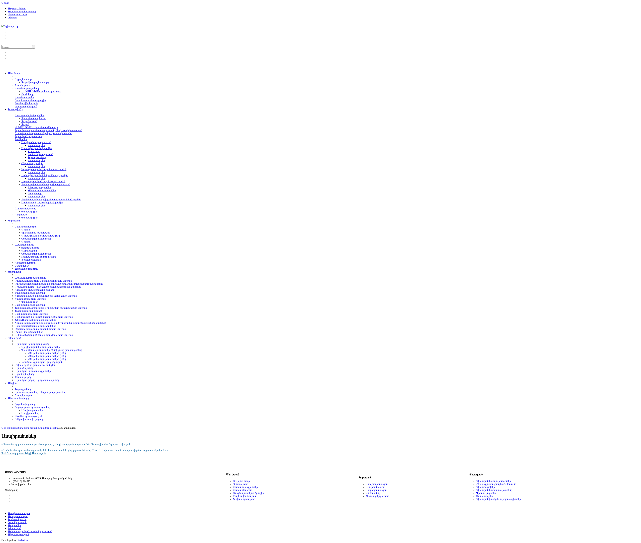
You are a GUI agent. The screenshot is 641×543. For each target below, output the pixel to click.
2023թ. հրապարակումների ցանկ (47, 352)
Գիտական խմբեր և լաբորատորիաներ (37, 380)
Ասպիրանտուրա (24, 244)
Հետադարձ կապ (18, 14)
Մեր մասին (14, 73)
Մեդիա (12, 383)
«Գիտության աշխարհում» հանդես (35, 365)
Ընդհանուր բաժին (32, 163)
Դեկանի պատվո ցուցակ (29, 419)
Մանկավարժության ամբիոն (31, 313)
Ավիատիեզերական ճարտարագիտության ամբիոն (44, 334)
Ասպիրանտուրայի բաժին (36, 142)
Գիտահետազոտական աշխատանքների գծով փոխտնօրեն (48, 130)
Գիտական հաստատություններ (33, 371)
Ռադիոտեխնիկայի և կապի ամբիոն (35, 325)
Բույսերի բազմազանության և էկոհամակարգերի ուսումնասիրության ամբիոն (59, 283)
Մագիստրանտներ (32, 410)
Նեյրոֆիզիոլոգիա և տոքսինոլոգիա (35, 319)
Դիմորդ (12, 17)
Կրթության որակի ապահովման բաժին (43, 169)
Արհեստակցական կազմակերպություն (30, 531)
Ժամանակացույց (31, 259)
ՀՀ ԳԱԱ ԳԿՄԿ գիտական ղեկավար (36, 127)
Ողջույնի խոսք (23, 79)
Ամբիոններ (14, 271)
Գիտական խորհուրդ (33, 118)
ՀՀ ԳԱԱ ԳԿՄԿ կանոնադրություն (41, 91)
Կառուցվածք (15, 109)
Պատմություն (22, 85)
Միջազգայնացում (18, 534)
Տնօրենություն (29, 121)
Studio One (23, 540)
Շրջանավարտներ (25, 404)
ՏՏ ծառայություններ (39, 187)
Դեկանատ (21, 214)
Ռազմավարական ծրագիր (30, 100)
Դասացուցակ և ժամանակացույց (40, 235)
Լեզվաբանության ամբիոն (30, 304)
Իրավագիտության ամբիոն (30, 298)
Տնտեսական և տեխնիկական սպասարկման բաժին (51, 199)
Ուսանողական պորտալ (22, 11)
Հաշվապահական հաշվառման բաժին (43, 181)
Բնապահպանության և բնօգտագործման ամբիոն (43, 280)
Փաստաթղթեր (36, 145)
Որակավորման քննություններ (38, 256)
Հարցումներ (35, 193)
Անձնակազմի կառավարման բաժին (42, 202)
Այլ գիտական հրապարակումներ (40, 346)
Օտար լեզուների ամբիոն (29, 331)
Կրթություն (14, 220)
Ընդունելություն (30, 247)
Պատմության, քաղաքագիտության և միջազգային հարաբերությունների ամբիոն (60, 322)
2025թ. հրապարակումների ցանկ (47, 358)
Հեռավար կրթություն (26, 268)
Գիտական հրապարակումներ (32, 343)
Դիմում (25, 229)
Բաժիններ (27, 94)
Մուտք (5, 2)
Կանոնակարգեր (24, 97)
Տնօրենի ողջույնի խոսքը (35, 82)
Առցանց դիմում (17, 8)
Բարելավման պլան (26, 103)
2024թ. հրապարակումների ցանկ (47, 355)
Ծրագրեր (34, 151)
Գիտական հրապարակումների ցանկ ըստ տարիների (51, 349)
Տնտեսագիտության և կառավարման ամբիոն (40, 328)
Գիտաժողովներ (24, 368)
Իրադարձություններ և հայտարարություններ (40, 392)
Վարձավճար (29, 250)
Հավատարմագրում (26, 106)
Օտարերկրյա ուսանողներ (36, 238)
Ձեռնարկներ (22, 265)
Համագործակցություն (40, 154)
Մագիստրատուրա (26, 226)
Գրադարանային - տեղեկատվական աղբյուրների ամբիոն (48, 286)
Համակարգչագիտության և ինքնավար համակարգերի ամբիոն (51, 307)
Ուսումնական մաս (25, 208)
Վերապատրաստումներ (42, 190)
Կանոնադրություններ (27, 88)
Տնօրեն (25, 124)
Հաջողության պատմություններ (32, 407)
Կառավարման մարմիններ (30, 115)
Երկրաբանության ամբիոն (30, 292)
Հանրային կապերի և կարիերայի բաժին (44, 175)
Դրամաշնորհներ (25, 374)
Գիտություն (14, 337)
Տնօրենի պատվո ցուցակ (28, 416)
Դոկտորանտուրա (25, 262)
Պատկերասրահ (24, 395)
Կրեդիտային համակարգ (35, 232)
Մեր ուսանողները (18, 398)
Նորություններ (23, 389)
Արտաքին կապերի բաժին (36, 148)
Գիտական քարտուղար (28, 136)
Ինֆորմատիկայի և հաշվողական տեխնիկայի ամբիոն (46, 295)
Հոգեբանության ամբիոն (28, 310)
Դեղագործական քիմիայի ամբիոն (34, 289)
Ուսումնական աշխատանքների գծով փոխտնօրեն (43, 133)
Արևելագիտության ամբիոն (30, 277)
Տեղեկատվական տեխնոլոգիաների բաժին (45, 184)
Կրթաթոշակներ (37, 157)
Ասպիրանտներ (30, 413)
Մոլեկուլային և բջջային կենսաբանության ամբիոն (44, 316)
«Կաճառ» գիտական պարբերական (42, 361)
